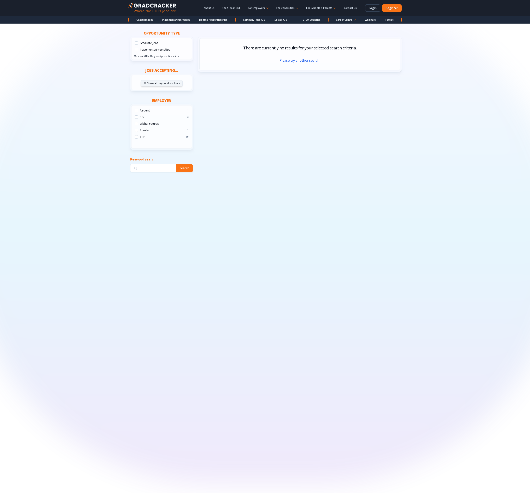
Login (373, 8)
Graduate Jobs (144, 20)
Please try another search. (299, 60)
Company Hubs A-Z (254, 20)
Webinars (370, 20)
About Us (209, 8)
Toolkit (389, 20)
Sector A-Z (281, 20)
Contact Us (350, 8)
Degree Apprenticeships (213, 20)
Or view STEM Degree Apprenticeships (156, 56)
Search (184, 168)
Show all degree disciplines (163, 83)
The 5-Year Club (231, 8)
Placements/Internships (176, 20)
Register (392, 8)
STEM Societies (311, 20)
